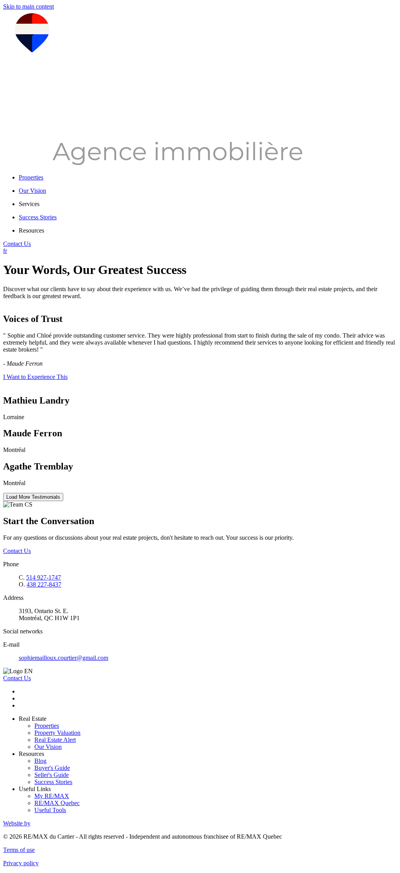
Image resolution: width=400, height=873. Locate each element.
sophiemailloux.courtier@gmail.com (63, 657)
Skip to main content (28, 6)
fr (5, 250)
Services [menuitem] (29, 204)
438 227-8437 (44, 584)
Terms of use (19, 849)
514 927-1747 (43, 577)
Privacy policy (21, 863)
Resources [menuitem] (31, 230)
